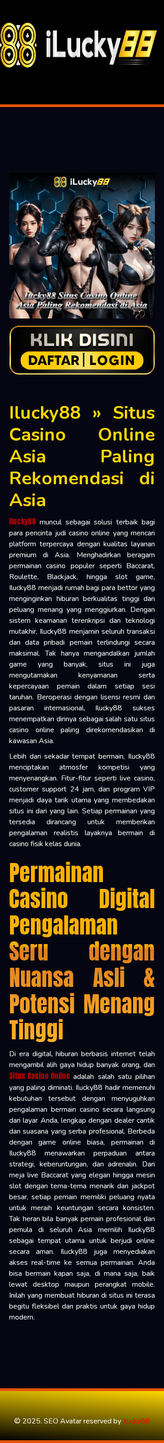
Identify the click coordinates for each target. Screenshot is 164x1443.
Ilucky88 (22, 521)
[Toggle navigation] (9, 74)
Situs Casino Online (39, 1075)
